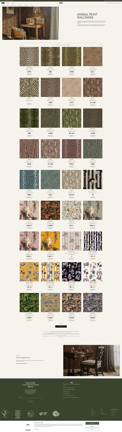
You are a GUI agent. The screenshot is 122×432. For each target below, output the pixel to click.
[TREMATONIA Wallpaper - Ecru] (71, 210)
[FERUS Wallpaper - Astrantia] (94, 71)
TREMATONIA (77, 331)
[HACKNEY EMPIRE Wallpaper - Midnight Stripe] (92, 241)
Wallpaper (3, 5)
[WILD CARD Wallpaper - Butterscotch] (29, 56)
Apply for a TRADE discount (108, 0)
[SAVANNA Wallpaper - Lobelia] (71, 71)
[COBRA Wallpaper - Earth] (93, 102)
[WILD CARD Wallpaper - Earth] (29, 71)
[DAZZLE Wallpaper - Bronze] (50, 133)
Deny (92, 429)
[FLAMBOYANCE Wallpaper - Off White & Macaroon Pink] (71, 241)
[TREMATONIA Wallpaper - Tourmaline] (72, 225)
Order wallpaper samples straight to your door (8, 0)
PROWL (74, 331)
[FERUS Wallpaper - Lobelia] (92, 71)
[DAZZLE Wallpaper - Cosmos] (49, 133)
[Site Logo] (61, 3)
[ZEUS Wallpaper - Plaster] (29, 210)
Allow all (92, 423)
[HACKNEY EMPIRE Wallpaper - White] (90, 256)
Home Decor (20, 5)
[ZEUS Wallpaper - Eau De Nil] (26, 225)
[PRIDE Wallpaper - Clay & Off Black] (92, 179)
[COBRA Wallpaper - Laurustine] (90, 102)
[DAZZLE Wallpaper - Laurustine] (50, 118)
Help (113, 0)
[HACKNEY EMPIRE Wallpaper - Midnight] (91, 256)
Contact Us (102, 412)
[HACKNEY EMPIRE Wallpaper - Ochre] (94, 256)
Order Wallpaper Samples (69, 389)
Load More (61, 326)
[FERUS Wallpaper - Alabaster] (92, 56)
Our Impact (93, 412)
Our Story (92, 411)
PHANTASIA (49, 333)
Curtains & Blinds (13, 5)
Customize (92, 426)
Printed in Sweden (44, 334)
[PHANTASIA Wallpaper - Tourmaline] (26, 317)
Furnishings (26, 5)
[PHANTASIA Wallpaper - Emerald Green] (29, 302)
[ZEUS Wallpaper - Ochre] (50, 241)
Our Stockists (66, 393)
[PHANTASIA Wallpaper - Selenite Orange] (50, 210)
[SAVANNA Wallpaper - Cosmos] (70, 71)
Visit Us (92, 415)
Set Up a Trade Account (68, 395)
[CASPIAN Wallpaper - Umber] (50, 56)
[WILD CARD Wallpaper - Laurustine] (30, 71)
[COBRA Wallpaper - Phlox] (92, 102)
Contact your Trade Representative (71, 397)
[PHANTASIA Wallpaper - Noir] (30, 317)
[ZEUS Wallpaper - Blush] (29, 241)
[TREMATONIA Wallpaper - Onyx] (70, 225)
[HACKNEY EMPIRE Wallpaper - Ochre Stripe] (93, 256)
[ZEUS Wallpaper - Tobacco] (29, 225)
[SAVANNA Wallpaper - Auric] (71, 56)
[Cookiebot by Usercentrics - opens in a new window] (28, 430)
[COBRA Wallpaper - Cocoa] (92, 87)
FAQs (115, 0)
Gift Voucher (66, 391)
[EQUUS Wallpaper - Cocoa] (29, 87)
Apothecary (32, 5)
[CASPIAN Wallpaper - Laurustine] (51, 71)
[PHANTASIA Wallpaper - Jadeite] (50, 302)
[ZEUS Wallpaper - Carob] (28, 225)
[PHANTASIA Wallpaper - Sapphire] (49, 225)
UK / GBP (118, 0)
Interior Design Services (68, 387)
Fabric (8, 5)
